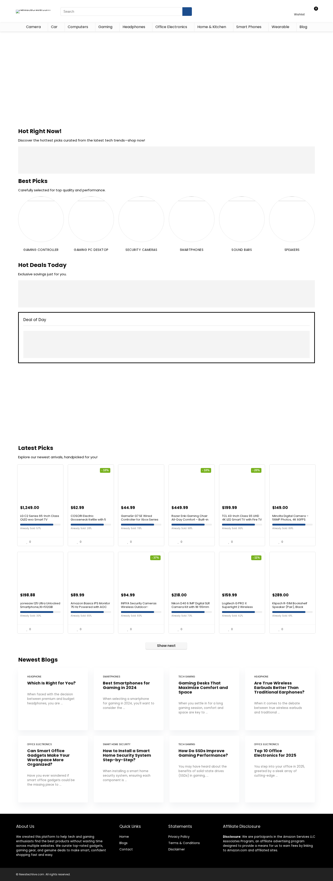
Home (124, 836)
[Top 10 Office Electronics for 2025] (280, 769)
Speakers (292, 249)
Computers (78, 26)
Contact (126, 849)
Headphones (134, 26)
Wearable (280, 26)
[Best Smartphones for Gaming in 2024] (128, 699)
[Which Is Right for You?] (53, 699)
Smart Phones (248, 26)
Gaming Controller (41, 249)
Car (54, 26)
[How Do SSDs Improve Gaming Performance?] (204, 769)
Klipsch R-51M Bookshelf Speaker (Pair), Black (289, 605)
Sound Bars (242, 249)
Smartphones (192, 249)
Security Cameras (141, 249)
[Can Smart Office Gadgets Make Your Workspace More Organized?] (53, 769)
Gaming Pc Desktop (91, 249)
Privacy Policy (179, 836)
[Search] (187, 11)
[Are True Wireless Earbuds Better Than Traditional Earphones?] (280, 699)
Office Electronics (171, 26)
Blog (303, 26)
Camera (33, 26)
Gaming (105, 26)
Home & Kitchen (211, 26)
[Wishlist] (299, 9)
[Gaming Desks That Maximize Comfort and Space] (204, 699)
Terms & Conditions (184, 843)
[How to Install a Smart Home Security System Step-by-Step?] (128, 769)
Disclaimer (176, 849)
